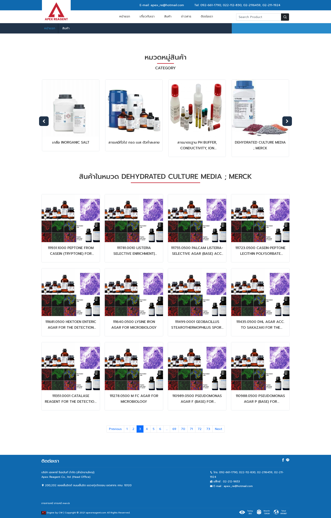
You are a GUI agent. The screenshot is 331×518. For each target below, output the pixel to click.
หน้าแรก (124, 16)
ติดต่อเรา (207, 16)
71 (191, 429)
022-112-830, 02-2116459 (242, 5)
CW (61, 512)
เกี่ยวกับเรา (147, 16)
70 (183, 429)
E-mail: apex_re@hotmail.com (162, 5)
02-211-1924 (271, 5)
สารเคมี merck (62, 503)
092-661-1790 (210, 5)
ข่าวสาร (186, 16)
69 (174, 429)
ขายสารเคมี (47, 503)
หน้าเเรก (49, 28)
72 (200, 429)
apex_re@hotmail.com (238, 486)
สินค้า (167, 16)
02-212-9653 (231, 482)
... (167, 429)
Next (287, 121)
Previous (44, 121)
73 (208, 429)
